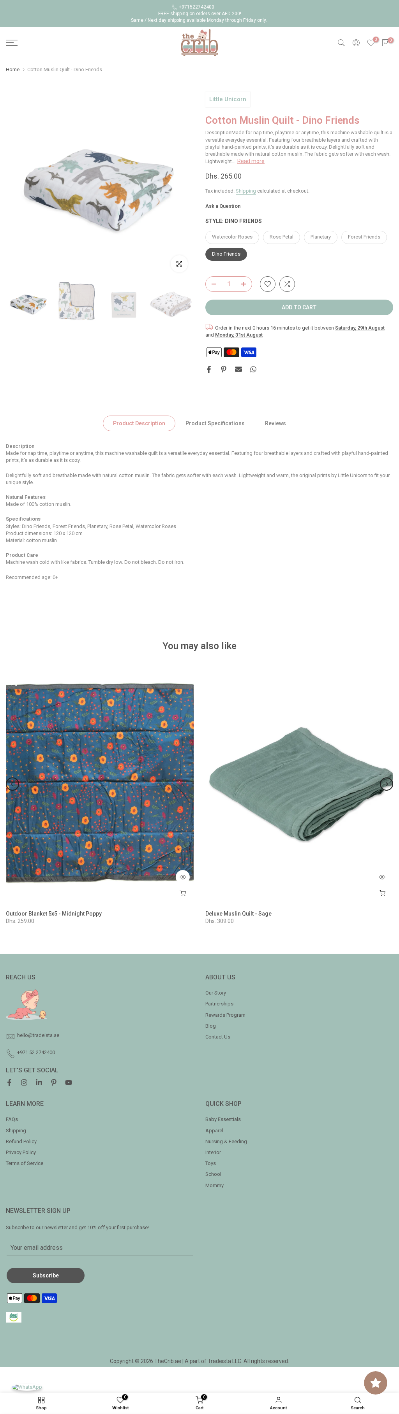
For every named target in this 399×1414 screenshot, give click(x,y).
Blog (210, 1026)
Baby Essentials (223, 1119)
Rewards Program (225, 1015)
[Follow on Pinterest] (53, 1083)
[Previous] (12, 784)
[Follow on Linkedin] (38, 1083)
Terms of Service (24, 1163)
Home (12, 69)
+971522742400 (196, 7)
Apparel (214, 1130)
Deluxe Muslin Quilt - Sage (238, 914)
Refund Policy (21, 1141)
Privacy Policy (21, 1152)
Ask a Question (222, 206)
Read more (251, 161)
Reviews (275, 423)
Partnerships (219, 1004)
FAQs (12, 1119)
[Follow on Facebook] (9, 1083)
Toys (210, 1163)
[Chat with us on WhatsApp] (27, 1387)
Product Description (139, 423)
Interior (213, 1152)
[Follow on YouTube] (68, 1083)
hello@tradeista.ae (38, 1035)
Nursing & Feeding (226, 1141)
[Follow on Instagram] (24, 1083)
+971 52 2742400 (36, 1052)
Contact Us (217, 1037)
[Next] (386, 784)
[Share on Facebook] (208, 369)
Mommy (214, 1185)
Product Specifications (215, 423)
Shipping (246, 191)
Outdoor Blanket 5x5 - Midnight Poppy (54, 914)
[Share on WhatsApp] (253, 369)
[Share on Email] (238, 369)
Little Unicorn (227, 99)
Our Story (215, 993)
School (213, 1174)
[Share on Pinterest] (223, 369)
